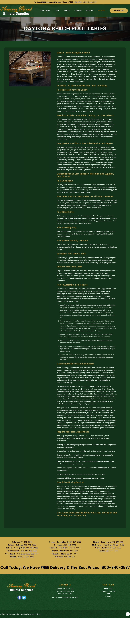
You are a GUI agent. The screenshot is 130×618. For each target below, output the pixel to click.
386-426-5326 (31, 551)
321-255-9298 (66, 594)
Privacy (38, 614)
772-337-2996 (28, 557)
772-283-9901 (117, 542)
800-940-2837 (90, 2)
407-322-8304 (74, 548)
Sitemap (31, 614)
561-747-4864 (112, 551)
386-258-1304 (72, 551)
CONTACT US (118, 10)
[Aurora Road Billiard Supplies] (16, 10)
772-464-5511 (69, 557)
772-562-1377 (32, 554)
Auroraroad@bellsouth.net (68, 598)
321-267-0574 (73, 554)
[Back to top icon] (128, 614)
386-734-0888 (30, 545)
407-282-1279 (26, 542)
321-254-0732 (76, 2)
